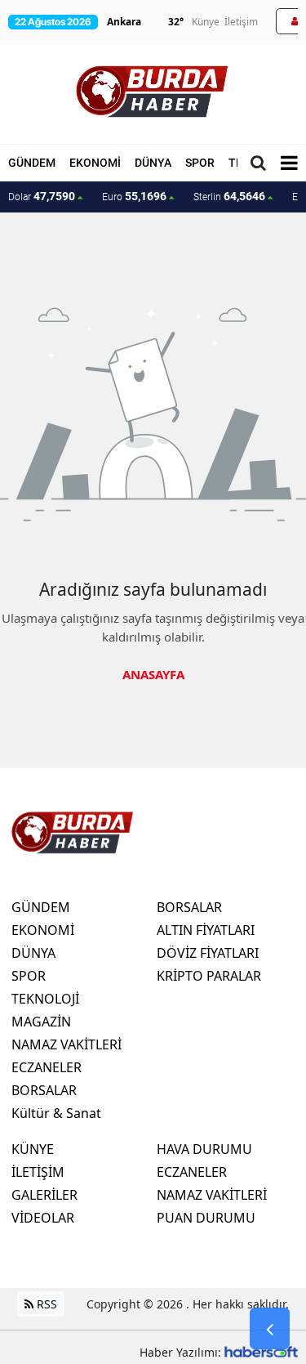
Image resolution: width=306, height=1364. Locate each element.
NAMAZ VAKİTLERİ (66, 1044)
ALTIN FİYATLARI (206, 930)
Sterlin (229, 196)
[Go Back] (270, 1329)
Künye (206, 22)
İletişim (241, 22)
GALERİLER (44, 1195)
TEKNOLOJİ (45, 999)
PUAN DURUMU (206, 1218)
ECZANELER (46, 1067)
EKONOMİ (95, 162)
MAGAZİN (41, 1022)
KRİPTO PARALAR (209, 976)
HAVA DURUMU (204, 1149)
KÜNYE (32, 1149)
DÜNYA (153, 162)
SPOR (200, 162)
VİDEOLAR (42, 1218)
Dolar (41, 196)
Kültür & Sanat (56, 1113)
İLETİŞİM (37, 1172)
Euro (134, 196)
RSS (45, 1304)
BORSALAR (44, 1090)
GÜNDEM (31, 162)
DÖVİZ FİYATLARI (208, 953)
